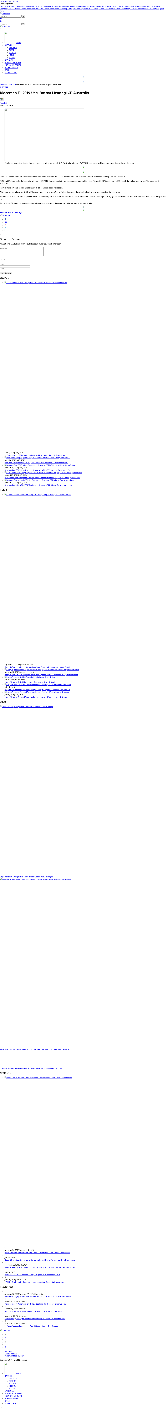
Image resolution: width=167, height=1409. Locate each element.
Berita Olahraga (15, 212)
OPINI (7, 70)
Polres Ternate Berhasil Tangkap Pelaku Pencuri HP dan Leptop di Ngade (36, 697)
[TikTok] (5, 1347)
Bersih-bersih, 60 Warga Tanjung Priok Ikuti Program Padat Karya (33, 1311)
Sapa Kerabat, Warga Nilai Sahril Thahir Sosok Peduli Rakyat (26, 877)
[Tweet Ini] (6, 222)
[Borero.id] (5, 13)
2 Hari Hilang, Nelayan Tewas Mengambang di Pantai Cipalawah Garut (35, 1318)
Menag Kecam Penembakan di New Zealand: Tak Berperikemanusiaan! (35, 1304)
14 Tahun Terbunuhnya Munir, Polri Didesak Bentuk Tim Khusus (31, 1326)
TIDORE (12, 50)
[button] (23, 16)
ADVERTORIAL (11, 72)
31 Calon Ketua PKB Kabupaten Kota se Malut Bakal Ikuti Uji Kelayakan (35, 455)
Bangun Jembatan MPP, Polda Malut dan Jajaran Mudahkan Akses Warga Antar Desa (41, 675)
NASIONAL (9, 60)
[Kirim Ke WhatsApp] (5, 230)
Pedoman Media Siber (14, 1356)
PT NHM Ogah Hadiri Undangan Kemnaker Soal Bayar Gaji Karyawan (34, 1282)
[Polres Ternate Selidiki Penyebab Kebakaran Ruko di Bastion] (31, 677)
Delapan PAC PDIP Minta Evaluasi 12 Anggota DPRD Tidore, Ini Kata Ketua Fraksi (39, 470)
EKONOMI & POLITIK (13, 65)
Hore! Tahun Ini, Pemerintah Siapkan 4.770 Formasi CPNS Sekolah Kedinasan (37, 1252)
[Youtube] (5, 1342)
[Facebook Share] (5, 219)
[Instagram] (5, 1339)
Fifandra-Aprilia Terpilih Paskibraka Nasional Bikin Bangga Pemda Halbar (32, 1068)
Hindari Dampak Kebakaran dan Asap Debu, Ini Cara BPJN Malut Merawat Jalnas (69, 8)
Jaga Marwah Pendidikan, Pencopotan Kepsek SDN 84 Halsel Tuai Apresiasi (97, 6)
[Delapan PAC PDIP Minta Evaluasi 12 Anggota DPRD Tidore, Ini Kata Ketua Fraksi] (40, 465)
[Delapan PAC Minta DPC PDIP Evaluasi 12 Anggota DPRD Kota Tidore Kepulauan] (40, 480)
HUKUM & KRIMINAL (13, 62)
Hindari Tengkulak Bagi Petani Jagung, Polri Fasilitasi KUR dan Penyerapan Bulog (40, 1267)
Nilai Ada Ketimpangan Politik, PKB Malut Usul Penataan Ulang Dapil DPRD (36, 463)
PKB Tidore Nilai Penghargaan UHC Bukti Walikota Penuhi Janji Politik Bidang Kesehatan (42, 478)
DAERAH (8, 45)
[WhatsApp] (5, 1344)
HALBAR (12, 52)
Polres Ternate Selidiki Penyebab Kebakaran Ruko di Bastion (31, 682)
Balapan (3, 212)
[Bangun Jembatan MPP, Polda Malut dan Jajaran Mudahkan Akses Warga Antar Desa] (42, 669)
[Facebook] (5, 1334)
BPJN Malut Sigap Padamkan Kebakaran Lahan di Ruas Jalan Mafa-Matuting (32, 6)
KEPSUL (12, 55)
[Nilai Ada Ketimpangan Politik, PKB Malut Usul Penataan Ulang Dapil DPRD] (37, 457)
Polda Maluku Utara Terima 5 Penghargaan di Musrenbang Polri (32, 1275)
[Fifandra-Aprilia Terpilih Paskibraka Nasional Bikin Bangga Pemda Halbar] (14, 1066)
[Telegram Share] (5, 227)
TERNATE (13, 47)
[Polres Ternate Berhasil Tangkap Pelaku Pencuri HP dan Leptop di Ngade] (37, 692)
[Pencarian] (1, 21)
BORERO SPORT (11, 67)
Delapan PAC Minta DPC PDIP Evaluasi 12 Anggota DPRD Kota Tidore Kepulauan (38, 485)
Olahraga (4, 87)
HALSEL (12, 57)
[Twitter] (5, 1337)
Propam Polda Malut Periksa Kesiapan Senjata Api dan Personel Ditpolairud (37, 690)
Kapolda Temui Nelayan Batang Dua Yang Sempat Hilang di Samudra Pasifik (37, 667)
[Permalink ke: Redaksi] (2, 100)
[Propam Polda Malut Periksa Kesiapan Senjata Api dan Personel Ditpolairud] (38, 684)
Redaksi (3, 103)
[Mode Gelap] (1, 19)
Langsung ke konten (9, 1)
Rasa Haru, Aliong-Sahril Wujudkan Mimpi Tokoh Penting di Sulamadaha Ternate (34, 1049)
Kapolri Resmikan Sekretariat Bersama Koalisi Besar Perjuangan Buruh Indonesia (40, 1260)
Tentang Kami (11, 1353)
